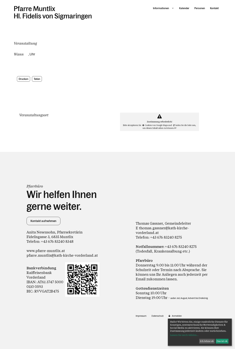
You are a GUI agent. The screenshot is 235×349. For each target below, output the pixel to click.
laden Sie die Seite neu (185, 125)
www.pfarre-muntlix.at (46, 250)
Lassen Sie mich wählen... (184, 335)
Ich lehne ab (207, 341)
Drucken (23, 78)
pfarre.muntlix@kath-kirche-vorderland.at (62, 255)
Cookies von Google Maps (156, 125)
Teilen (37, 78)
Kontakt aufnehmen (43, 221)
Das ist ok (222, 341)
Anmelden (177, 316)
